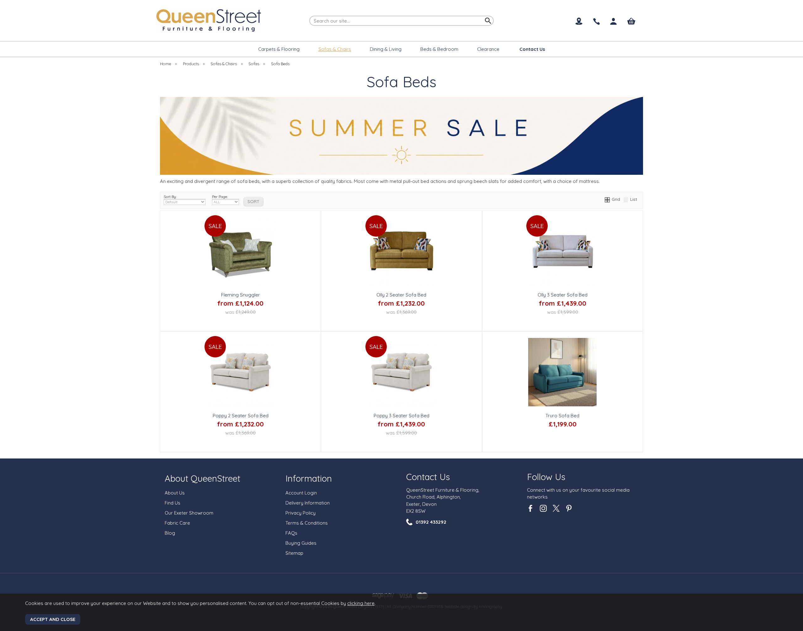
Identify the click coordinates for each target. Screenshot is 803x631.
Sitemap (294, 553)
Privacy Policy (300, 513)
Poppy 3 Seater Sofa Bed (401, 416)
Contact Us (428, 476)
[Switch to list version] (626, 199)
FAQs (291, 533)
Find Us (172, 503)
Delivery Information (307, 503)
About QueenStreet (202, 478)
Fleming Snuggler (240, 295)
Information (308, 478)
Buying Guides (300, 543)
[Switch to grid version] (607, 199)
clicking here (361, 603)
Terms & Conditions (306, 523)
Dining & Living (386, 49)
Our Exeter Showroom (189, 513)
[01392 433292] (596, 21)
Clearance (488, 49)
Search (309, 15)
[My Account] (614, 21)
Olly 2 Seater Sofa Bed (401, 295)
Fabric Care (177, 523)
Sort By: (170, 196)
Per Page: (220, 196)
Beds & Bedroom (439, 49)
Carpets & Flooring (279, 49)
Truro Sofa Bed (562, 416)
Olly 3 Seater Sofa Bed (563, 295)
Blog (170, 533)
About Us (175, 493)
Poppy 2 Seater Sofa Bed (241, 416)
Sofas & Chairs (334, 49)
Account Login (301, 493)
